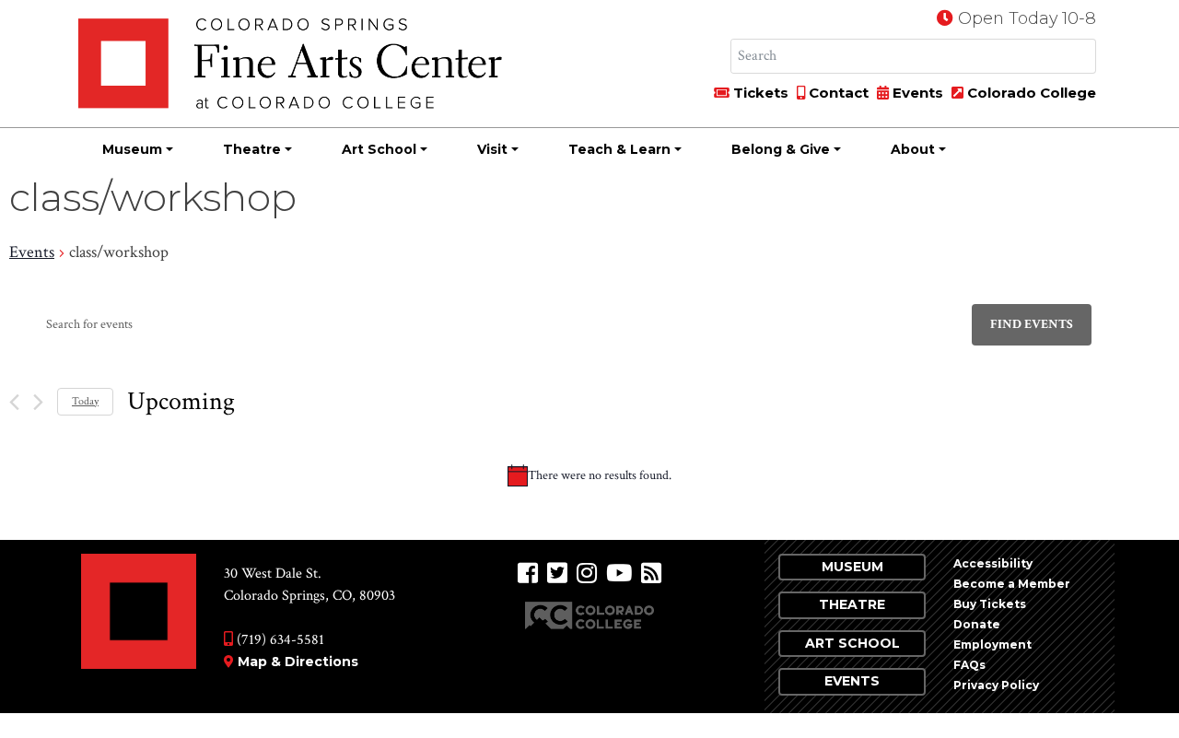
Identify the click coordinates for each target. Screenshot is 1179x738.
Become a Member (1011, 584)
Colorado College (1029, 92)
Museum (132, 149)
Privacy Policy (996, 685)
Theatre (252, 149)
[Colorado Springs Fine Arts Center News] (651, 573)
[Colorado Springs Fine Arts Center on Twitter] (557, 573)
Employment (992, 644)
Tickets (759, 92)
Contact (837, 92)
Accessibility (993, 563)
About (913, 149)
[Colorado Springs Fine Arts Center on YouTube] (619, 573)
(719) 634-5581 (278, 640)
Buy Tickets (989, 604)
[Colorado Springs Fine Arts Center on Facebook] (528, 573)
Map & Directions (298, 661)
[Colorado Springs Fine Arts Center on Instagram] (587, 573)
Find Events (1031, 324)
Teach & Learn (619, 149)
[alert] (589, 475)
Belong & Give (780, 149)
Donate (976, 624)
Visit (492, 149)
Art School (379, 149)
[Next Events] (38, 402)
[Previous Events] (14, 402)
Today (85, 401)
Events (916, 92)
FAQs (969, 665)
